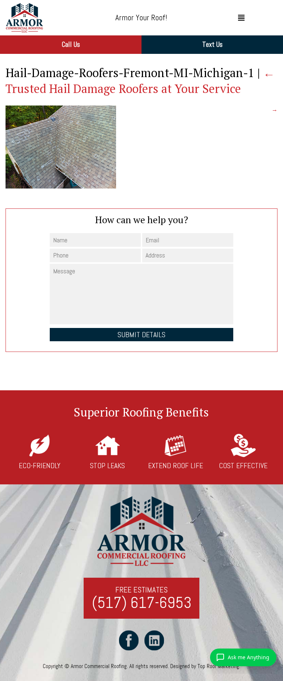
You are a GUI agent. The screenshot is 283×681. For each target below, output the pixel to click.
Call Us (71, 44)
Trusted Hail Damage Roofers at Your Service (140, 80)
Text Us (212, 44)
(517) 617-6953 (142, 603)
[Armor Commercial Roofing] (42, 17)
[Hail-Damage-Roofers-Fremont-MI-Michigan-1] (61, 186)
